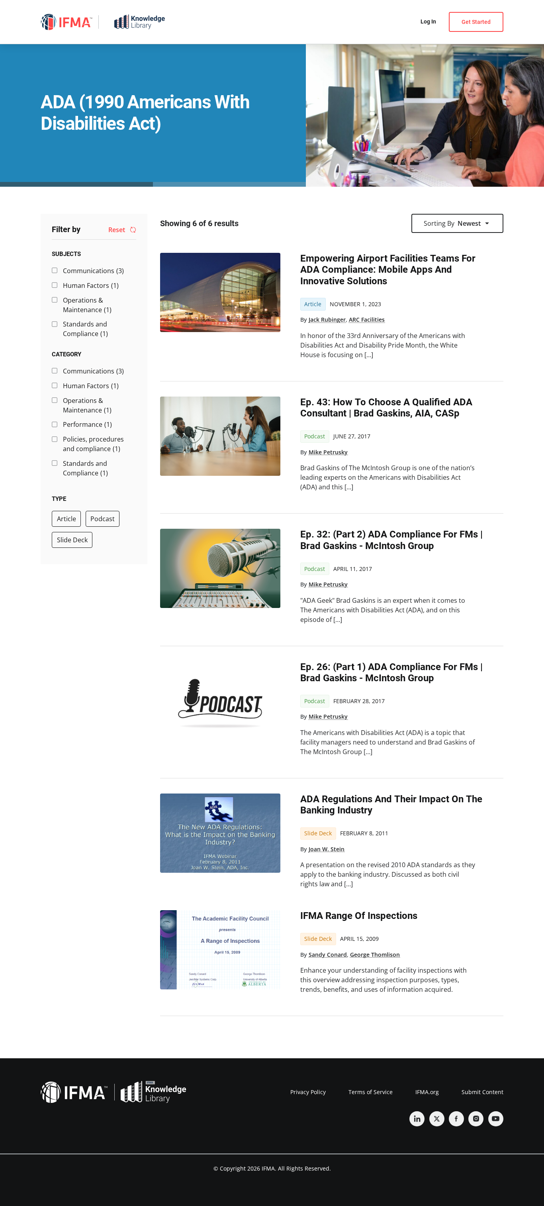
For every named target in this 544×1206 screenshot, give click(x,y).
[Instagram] (475, 1118)
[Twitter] (436, 1118)
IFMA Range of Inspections (358, 915)
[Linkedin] (417, 1118)
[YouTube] (495, 1118)
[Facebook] (456, 1118)
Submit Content (482, 1092)
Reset (116, 230)
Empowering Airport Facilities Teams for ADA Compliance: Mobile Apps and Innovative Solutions (388, 270)
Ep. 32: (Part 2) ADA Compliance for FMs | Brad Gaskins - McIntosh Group (391, 540)
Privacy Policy (308, 1092)
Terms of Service (370, 1092)
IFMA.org (427, 1092)
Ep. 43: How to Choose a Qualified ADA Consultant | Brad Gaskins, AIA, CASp (386, 408)
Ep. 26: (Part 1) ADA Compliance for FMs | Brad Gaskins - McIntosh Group (391, 672)
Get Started (476, 22)
